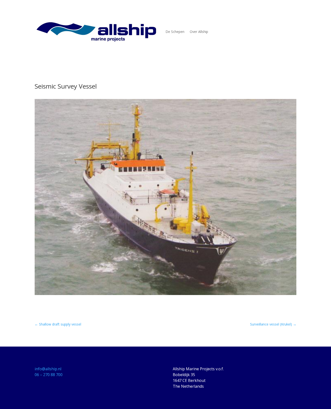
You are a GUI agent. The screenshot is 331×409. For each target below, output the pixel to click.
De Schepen (175, 31)
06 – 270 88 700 (49, 374)
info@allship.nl (48, 368)
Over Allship (199, 31)
